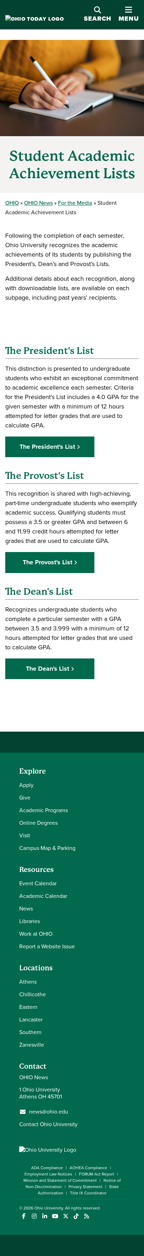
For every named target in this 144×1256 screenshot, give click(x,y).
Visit (24, 835)
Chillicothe (32, 994)
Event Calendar (38, 883)
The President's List (47, 446)
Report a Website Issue (47, 946)
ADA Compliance (47, 1168)
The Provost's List (47, 562)
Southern (30, 1032)
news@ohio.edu (48, 1111)
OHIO (12, 203)
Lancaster (31, 1020)
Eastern (28, 1007)
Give (24, 798)
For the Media (75, 203)
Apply (26, 785)
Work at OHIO (35, 934)
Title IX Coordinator (88, 1193)
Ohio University (48, 1208)
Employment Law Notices (48, 1174)
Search (97, 18)
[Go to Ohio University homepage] (34, 19)
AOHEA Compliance (88, 1168)
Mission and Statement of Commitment (60, 1180)
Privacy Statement (85, 1187)
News (26, 909)
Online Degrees (38, 823)
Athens (28, 982)
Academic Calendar (43, 896)
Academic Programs (43, 810)
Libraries (29, 921)
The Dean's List (47, 668)
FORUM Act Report (96, 1174)
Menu (128, 14)
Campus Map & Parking (47, 848)
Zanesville (31, 1045)
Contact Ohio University (48, 1124)
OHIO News (38, 203)
